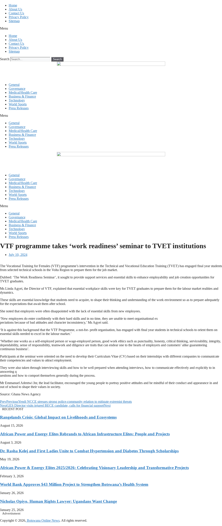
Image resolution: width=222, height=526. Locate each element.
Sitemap (14, 21)
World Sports (18, 104)
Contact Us (16, 13)
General (14, 85)
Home (13, 5)
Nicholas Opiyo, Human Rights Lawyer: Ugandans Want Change (58, 501)
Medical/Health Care (23, 92)
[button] (111, 28)
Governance (17, 88)
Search (4, 59)
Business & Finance (22, 96)
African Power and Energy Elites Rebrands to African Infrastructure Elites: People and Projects (85, 434)
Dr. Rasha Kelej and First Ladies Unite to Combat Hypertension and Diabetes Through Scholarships (89, 451)
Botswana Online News (43, 520)
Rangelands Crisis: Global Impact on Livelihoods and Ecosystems (58, 417)
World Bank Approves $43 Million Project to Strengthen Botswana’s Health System (74, 484)
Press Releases (19, 108)
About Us (15, 9)
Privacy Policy (19, 17)
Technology (17, 100)
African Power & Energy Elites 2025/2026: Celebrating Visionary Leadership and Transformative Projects (94, 467)
